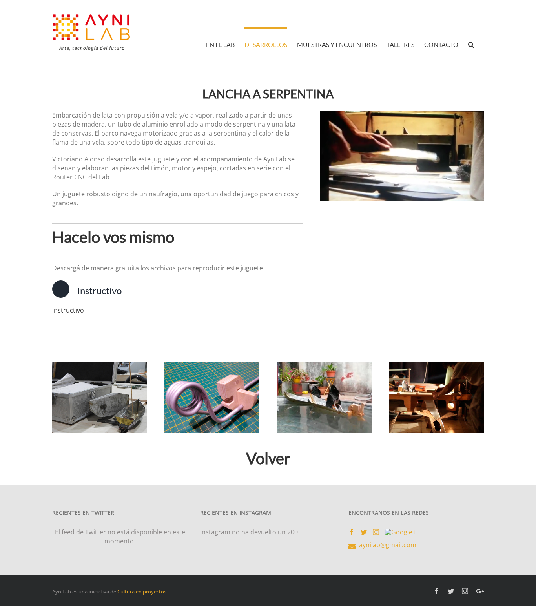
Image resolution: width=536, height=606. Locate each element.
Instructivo (68, 310)
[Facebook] (351, 532)
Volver (268, 458)
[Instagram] (376, 532)
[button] (471, 43)
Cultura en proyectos (141, 591)
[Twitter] (364, 532)
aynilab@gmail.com (387, 545)
